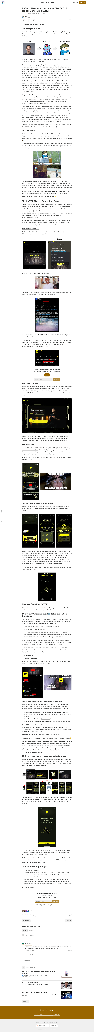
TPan (26, 16)
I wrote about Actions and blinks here (59, 884)
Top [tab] (23, 967)
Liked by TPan (29, 944)
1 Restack (36, 910)
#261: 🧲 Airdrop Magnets (30, 982)
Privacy (44, 1022)
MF (25, 943)
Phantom (27, 881)
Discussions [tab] (32, 967)
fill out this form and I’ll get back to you (56, 191)
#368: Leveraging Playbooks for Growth (34, 992)
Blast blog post (56, 438)
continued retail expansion (57, 111)
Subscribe (82, 2)
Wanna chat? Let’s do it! (31, 870)
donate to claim (45, 719)
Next (67, 920)
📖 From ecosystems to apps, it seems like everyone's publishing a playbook (40, 994)
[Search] (74, 2)
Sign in (90, 2)
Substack (40, 1029)
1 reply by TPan (30, 954)
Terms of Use (53, 904)
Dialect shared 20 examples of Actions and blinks (39, 879)
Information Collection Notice (47, 905)
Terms (48, 1022)
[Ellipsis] (71, 943)
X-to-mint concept (52, 706)
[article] (47, 975)
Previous (27, 920)
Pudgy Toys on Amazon (41, 111)
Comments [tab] (25, 930)
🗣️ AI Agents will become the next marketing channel (34, 975)
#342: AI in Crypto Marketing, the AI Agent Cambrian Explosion (38, 972)
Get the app (54, 1025)
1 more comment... (26, 960)
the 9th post (65, 335)
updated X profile (44, 663)
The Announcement (30, 229)
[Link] (20, 24)
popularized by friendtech (30, 450)
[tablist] (28, 930)
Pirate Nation (28, 712)
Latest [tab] (27, 967)
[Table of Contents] (1, 516)
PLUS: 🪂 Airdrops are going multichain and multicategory (36, 984)
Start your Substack (43, 1025)
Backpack (35, 881)
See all (24, 1001)
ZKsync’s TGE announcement (42, 292)
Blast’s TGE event (64, 223)
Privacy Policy (57, 905)
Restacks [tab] (31, 930)
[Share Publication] (77, 2)
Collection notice (54, 1022)
